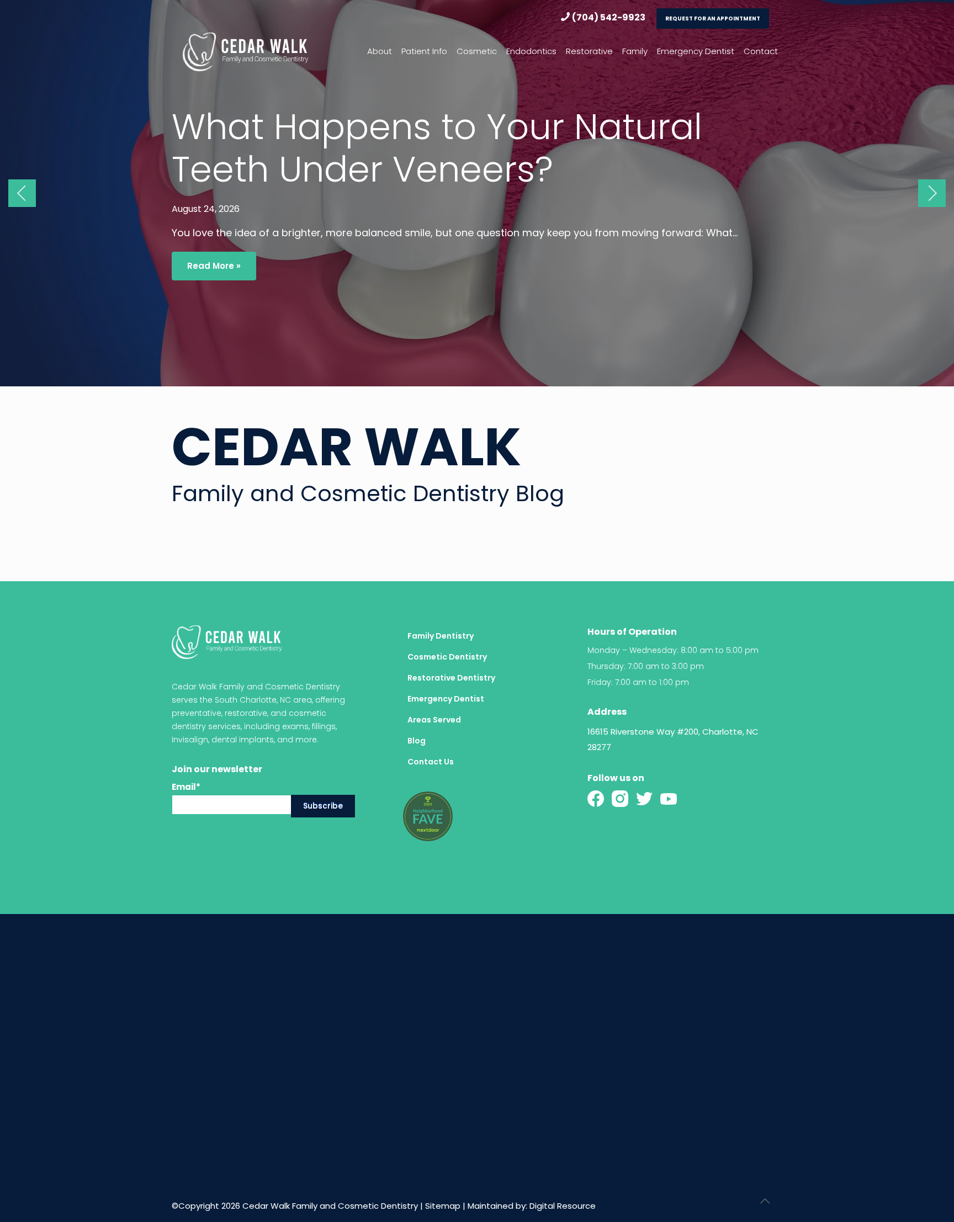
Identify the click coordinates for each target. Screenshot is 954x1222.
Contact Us (430, 761)
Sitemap (442, 1206)
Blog (416, 740)
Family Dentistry (440, 635)
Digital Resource (562, 1206)
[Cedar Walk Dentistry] (246, 51)
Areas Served (434, 719)
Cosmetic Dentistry (447, 656)
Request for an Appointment (712, 18)
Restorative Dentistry (451, 677)
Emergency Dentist (445, 698)
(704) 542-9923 (608, 17)
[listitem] (684, 739)
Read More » (214, 266)
